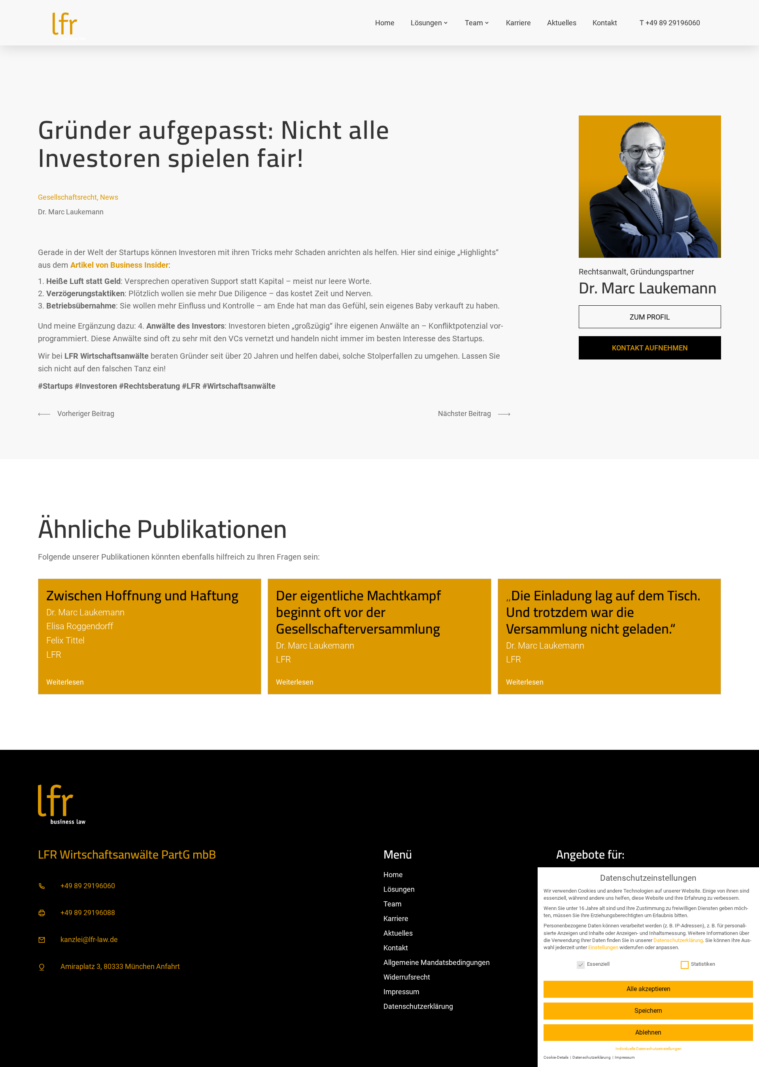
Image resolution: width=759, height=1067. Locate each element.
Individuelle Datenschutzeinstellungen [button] (649, 1048)
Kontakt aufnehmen (650, 348)
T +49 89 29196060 (670, 23)
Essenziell (598, 964)
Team (474, 23)
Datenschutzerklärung (418, 1006)
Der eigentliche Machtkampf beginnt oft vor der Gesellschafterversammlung (358, 611)
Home (385, 23)
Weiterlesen (65, 682)
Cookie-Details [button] (556, 1057)
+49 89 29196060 (87, 886)
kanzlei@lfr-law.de (89, 939)
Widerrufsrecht (406, 977)
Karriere (518, 23)
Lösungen (426, 23)
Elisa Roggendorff (79, 626)
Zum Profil (650, 317)
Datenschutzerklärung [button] (592, 1057)
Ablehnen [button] (648, 1032)
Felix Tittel (65, 640)
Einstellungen (603, 947)
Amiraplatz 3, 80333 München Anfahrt (120, 966)
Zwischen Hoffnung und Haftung (142, 595)
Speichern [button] (648, 1010)
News (109, 197)
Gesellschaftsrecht (67, 197)
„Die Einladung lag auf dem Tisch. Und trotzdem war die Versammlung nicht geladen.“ (603, 611)
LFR (53, 654)
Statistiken (703, 964)
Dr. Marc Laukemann (71, 212)
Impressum (401, 992)
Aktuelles (561, 23)
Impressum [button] (625, 1057)
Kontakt (605, 23)
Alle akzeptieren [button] (648, 989)
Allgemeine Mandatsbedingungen (436, 962)
